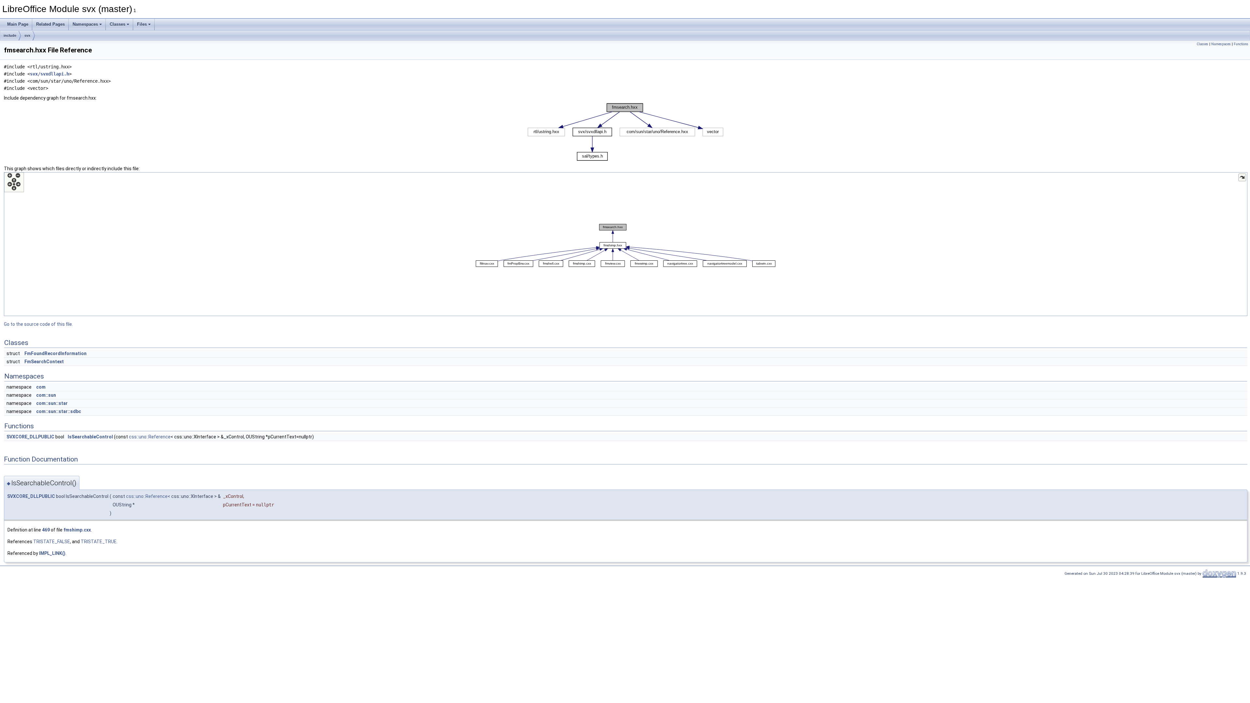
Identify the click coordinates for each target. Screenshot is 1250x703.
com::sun (46, 395)
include (10, 35)
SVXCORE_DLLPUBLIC (30, 436)
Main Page (17, 24)
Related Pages (50, 24)
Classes (117, 24)
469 (46, 529)
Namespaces (85, 24)
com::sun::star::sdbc (58, 411)
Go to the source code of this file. (38, 324)
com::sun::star (52, 403)
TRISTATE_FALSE (51, 541)
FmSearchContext (44, 361)
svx (27, 35)
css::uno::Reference (150, 436)
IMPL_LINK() (52, 553)
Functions (1241, 44)
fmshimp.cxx (77, 529)
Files (142, 24)
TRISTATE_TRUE (99, 541)
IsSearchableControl (90, 436)
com (41, 387)
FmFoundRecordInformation (55, 353)
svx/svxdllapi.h (49, 73)
